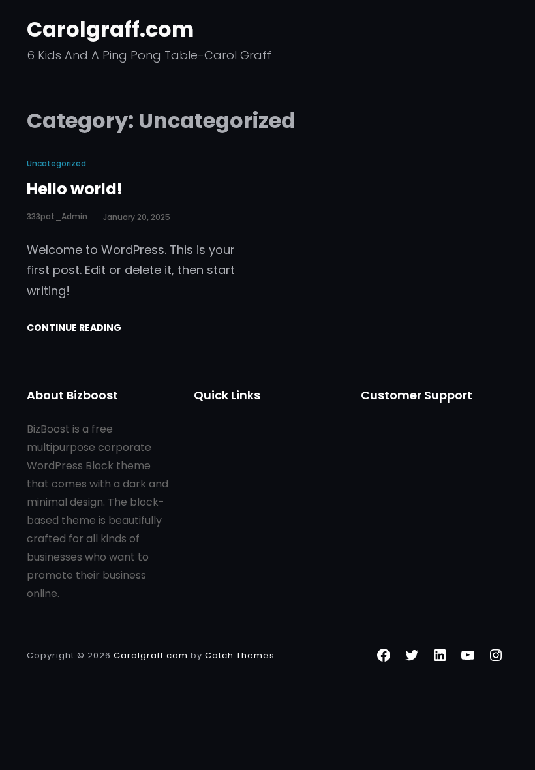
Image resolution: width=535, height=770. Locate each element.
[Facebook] (383, 655)
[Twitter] (411, 655)
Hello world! (75, 189)
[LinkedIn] (439, 655)
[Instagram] (495, 655)
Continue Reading (74, 327)
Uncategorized (56, 163)
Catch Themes (240, 655)
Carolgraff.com (110, 29)
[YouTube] (467, 655)
